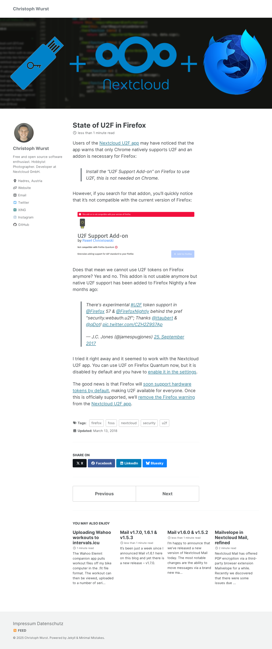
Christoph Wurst (31, 8)
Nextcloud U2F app (119, 142)
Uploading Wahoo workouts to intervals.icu (92, 537)
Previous (104, 493)
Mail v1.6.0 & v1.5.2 (187, 532)
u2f (164, 423)
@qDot (93, 324)
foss (111, 423)
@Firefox (95, 311)
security (149, 423)
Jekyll (71, 638)
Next (167, 493)
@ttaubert (162, 317)
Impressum (24, 623)
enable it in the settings (172, 371)
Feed (21, 630)
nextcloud (129, 423)
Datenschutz (50, 623)
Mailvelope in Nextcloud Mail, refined (231, 537)
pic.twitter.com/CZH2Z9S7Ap (132, 324)
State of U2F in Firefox (109, 125)
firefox (96, 423)
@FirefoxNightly (132, 311)
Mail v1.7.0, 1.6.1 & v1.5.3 (138, 535)
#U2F (136, 304)
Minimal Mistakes (91, 638)
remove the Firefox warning (166, 397)
